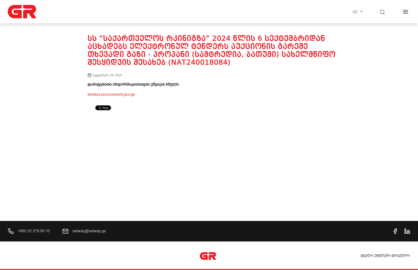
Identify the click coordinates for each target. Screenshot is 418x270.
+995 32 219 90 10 (33, 231)
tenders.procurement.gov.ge (111, 94)
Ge (355, 12)
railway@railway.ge (88, 231)
